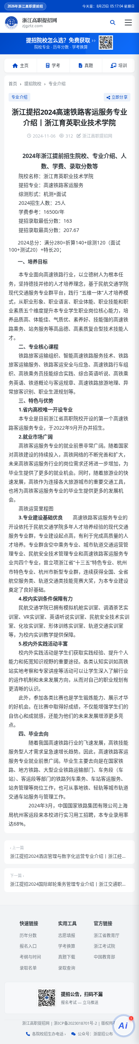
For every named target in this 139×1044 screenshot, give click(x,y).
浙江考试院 (104, 946)
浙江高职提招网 (36, 1023)
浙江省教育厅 (106, 935)
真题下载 (66, 957)
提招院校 (32, 84)
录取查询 (66, 968)
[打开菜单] (128, 22)
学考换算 (66, 946)
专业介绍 (57, 84)
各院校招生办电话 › (49, 1033)
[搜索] (112, 22)
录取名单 (28, 968)
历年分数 (28, 935)
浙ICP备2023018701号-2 (75, 1023)
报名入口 (28, 946)
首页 (13, 84)
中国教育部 (104, 957)
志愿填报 (66, 935)
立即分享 (120, 97)
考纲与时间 (30, 957)
